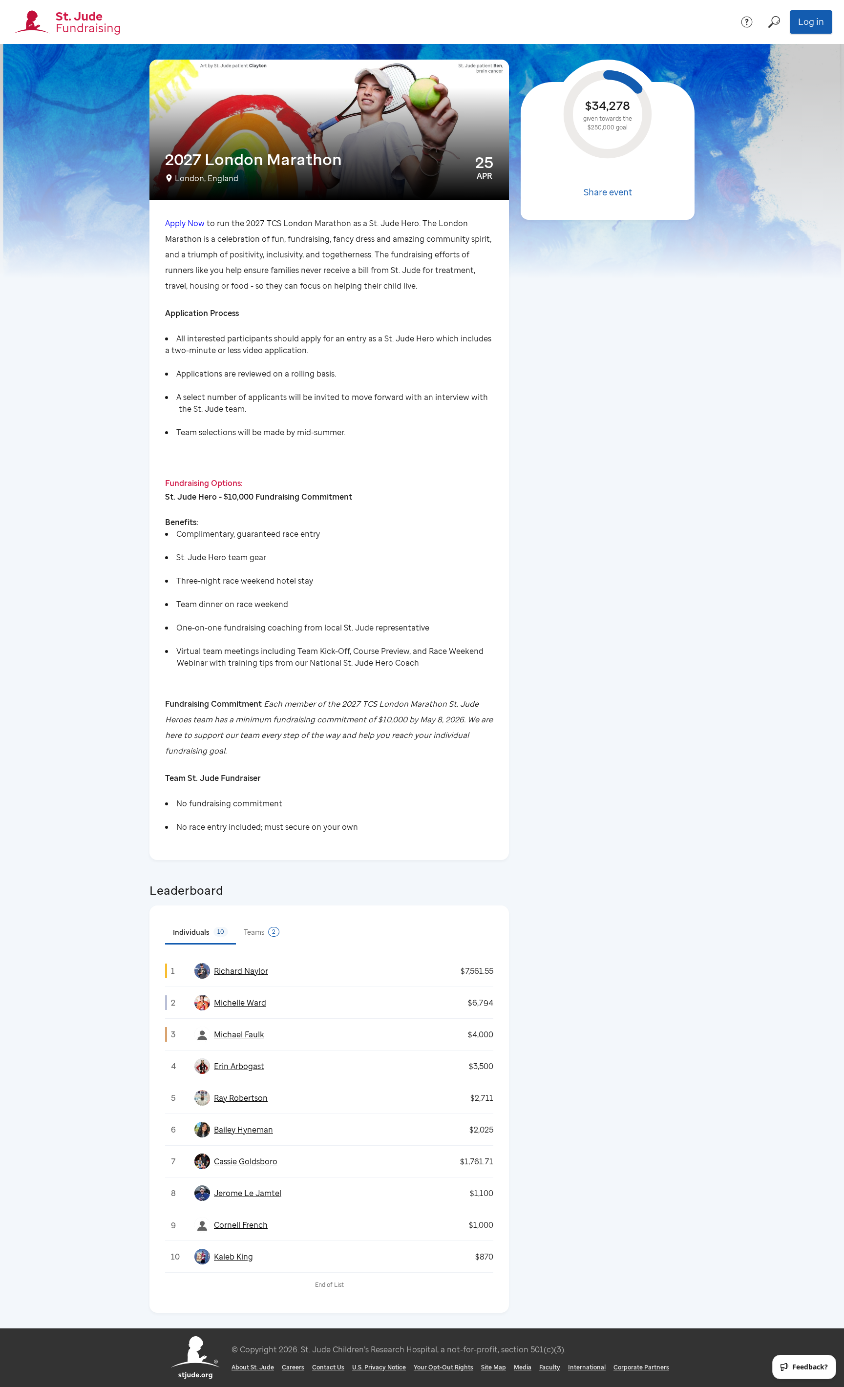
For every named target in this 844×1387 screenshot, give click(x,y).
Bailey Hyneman (243, 1129)
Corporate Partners (641, 1367)
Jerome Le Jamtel (247, 1193)
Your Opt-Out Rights (443, 1367)
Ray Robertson (241, 1098)
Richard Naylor (241, 971)
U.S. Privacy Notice (379, 1367)
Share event (608, 192)
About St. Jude (253, 1367)
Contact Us (328, 1367)
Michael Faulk (239, 1034)
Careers (293, 1367)
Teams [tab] (259, 932)
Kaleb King (233, 1256)
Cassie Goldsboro (245, 1161)
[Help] (747, 22)
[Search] (774, 22)
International (587, 1367)
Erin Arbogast (239, 1066)
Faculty (549, 1367)
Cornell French (241, 1224)
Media (522, 1367)
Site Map (493, 1367)
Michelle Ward (240, 1002)
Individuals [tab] (198, 932)
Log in (811, 21)
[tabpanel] (329, 1126)
